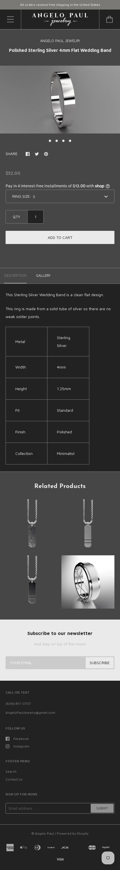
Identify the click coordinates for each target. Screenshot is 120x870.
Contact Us (14, 779)
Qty (16, 216)
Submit (102, 808)
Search (11, 771)
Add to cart (60, 237)
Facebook (21, 738)
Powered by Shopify (72, 833)
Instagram (21, 746)
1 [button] (50, 141)
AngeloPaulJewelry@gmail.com (30, 712)
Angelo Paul (44, 833)
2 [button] (57, 141)
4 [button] (70, 141)
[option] (60, 100)
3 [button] (63, 141)
